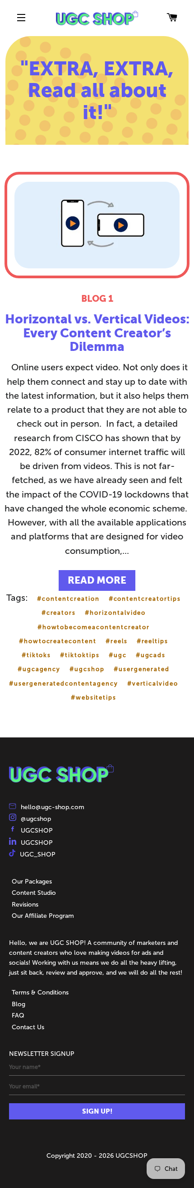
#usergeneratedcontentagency (63, 683)
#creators (59, 612)
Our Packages (32, 881)
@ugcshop (36, 819)
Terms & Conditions (40, 992)
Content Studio (34, 893)
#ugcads (151, 655)
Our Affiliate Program (43, 916)
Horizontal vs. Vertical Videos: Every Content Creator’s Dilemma (97, 333)
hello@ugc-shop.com (52, 807)
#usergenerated (142, 669)
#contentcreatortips (145, 598)
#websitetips (93, 697)
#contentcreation (68, 598)
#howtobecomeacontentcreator (93, 627)
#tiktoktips (79, 655)
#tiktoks (36, 655)
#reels (117, 641)
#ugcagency (39, 669)
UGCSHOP (37, 830)
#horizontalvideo (115, 612)
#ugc (118, 655)
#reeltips (153, 641)
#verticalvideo (152, 683)
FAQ (18, 1015)
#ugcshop (87, 669)
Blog (18, 1004)
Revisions (25, 904)
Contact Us (28, 1027)
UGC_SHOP (37, 854)
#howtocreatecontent (58, 641)
